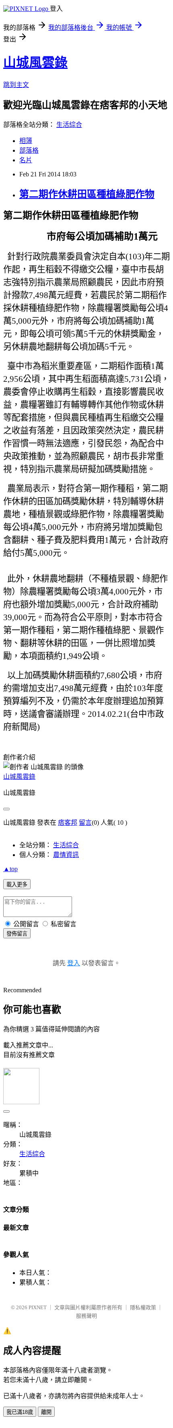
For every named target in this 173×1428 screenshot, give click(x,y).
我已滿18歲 (19, 1412)
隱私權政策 (143, 1307)
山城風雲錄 (35, 62)
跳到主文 (16, 84)
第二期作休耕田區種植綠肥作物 (86, 194)
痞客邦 (67, 822)
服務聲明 (86, 1316)
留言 (85, 822)
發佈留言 (16, 934)
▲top (10, 868)
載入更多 (16, 885)
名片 (25, 160)
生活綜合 (69, 124)
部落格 (29, 150)
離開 (46, 1412)
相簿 (25, 140)
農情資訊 (66, 854)
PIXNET (38, 1307)
